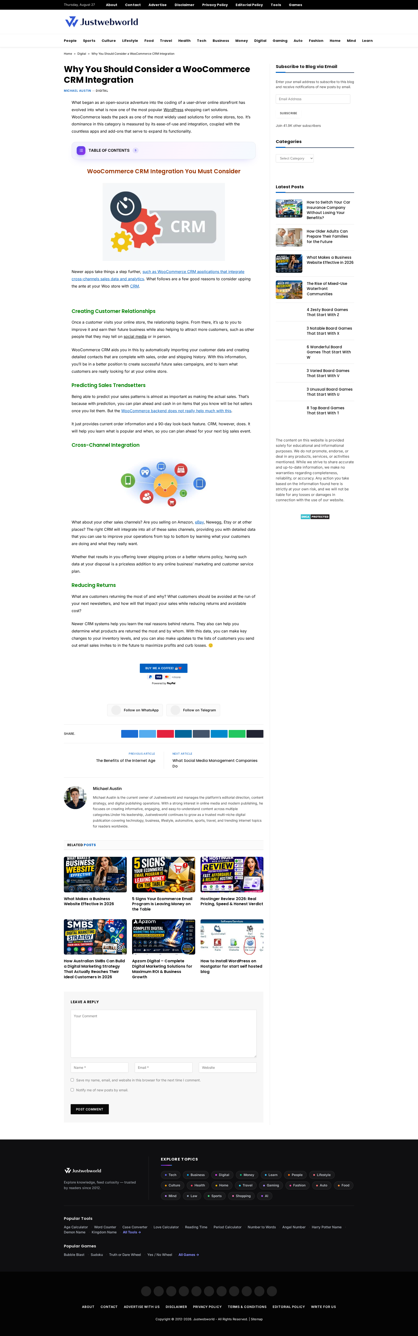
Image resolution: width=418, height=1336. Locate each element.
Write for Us (323, 1307)
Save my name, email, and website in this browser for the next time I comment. (138, 1080)
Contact (133, 4)
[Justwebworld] (101, 22)
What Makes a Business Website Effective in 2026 (89, 901)
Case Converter (134, 1227)
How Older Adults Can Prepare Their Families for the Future (327, 236)
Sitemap (257, 1319)
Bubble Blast (74, 1254)
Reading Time (196, 1227)
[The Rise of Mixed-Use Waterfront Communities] (289, 290)
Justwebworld (204, 1319)
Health (184, 40)
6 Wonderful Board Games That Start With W (329, 352)
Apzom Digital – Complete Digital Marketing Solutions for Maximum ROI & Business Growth (162, 968)
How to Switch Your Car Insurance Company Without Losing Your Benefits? (328, 210)
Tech (201, 40)
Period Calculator (227, 1227)
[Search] (352, 5)
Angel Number (294, 1227)
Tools (276, 4)
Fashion (316, 40)
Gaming (280, 40)
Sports (89, 40)
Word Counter (105, 1227)
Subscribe (288, 113)
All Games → (189, 1254)
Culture (109, 40)
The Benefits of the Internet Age (125, 760)
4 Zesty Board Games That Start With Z (327, 312)
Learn (367, 40)
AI (266, 1196)
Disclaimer (185, 4)
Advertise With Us (141, 1307)
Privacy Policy (215, 4)
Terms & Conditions (247, 1307)
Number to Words (262, 1227)
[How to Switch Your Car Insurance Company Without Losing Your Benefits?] (289, 208)
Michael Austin (77, 90)
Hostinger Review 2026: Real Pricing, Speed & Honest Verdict (232, 901)
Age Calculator (76, 1227)
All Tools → (132, 1232)
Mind (351, 40)
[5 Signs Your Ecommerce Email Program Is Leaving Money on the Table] (163, 874)
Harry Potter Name (327, 1227)
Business (221, 40)
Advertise (158, 4)
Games (295, 4)
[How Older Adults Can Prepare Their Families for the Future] (289, 237)
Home (335, 40)
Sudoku (97, 1254)
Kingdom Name (104, 1232)
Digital (260, 40)
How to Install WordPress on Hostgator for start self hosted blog (231, 966)
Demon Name (74, 1232)
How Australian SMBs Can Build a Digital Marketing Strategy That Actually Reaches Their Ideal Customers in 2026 (94, 968)
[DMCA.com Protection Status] (315, 518)
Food (149, 40)
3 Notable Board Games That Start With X (329, 331)
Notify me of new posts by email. (102, 1090)
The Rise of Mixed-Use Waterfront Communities (327, 288)
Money (241, 40)
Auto (298, 40)
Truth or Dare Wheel (125, 1254)
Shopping (243, 1196)
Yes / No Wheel (159, 1254)
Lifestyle (130, 40)
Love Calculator (166, 1227)
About (111, 4)
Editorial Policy (249, 4)
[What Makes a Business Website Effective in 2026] (95, 874)
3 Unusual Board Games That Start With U (330, 392)
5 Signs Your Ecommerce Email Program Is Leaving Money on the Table (162, 904)
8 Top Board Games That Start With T (325, 410)
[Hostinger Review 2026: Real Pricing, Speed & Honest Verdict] (232, 874)
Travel (166, 40)
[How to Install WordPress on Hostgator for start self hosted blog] (232, 937)
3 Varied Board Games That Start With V (328, 373)
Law (194, 1196)
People (70, 40)
